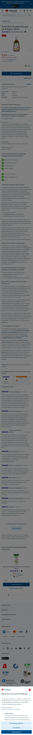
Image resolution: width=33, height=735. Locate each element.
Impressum (17, 709)
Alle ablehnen (16, 727)
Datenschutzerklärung (7, 709)
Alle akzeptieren (16, 732)
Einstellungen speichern (16, 723)
